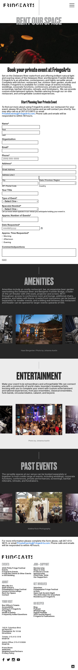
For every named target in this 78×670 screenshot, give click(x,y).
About (5, 582)
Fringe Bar (6, 611)
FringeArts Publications (44, 616)
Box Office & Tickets (10, 605)
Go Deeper (39, 603)
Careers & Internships (11, 591)
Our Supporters (40, 577)
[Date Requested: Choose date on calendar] (42, 228)
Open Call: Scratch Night (44, 593)
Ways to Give (39, 570)
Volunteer (38, 588)
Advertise (6, 650)
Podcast (37, 609)
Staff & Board (8, 588)
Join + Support (41, 564)
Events (5, 564)
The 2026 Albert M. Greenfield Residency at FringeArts (47, 596)
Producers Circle (41, 572)
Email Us (5, 639)
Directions (6, 633)
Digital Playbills (40, 613)
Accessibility (7, 607)
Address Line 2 (8, 175)
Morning (7, 236)
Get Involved (40, 584)
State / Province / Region (49, 180)
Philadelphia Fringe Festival (14, 589)
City (3, 180)
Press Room (7, 648)
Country (42, 186)
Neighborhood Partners (12, 651)
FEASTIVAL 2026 (41, 575)
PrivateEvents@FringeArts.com (18, 114)
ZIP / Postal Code (9, 186)
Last (4, 135)
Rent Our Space (9, 593)
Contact (5, 595)
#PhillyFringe (39, 611)
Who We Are (7, 586)
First (4, 130)
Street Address (8, 169)
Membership (39, 568)
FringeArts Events (10, 572)
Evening (7, 242)
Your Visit (7, 601)
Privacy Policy (8, 653)
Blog (35, 607)
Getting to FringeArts (11, 609)
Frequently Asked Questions (14, 614)
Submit (4, 260)
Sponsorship (39, 574)
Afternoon (8, 239)
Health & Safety (9, 613)
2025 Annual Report (42, 614)
